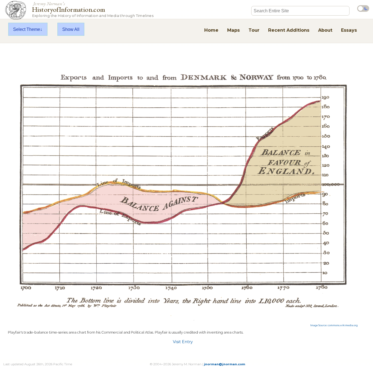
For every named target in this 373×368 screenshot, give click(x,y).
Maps (233, 30)
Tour (253, 30)
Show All (70, 29)
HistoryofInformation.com (92, 9)
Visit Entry (183, 341)
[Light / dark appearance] (363, 8)
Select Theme (26, 29)
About (325, 30)
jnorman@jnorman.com (224, 364)
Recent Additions (288, 30)
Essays (349, 30)
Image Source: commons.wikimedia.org (334, 325)
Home (211, 30)
